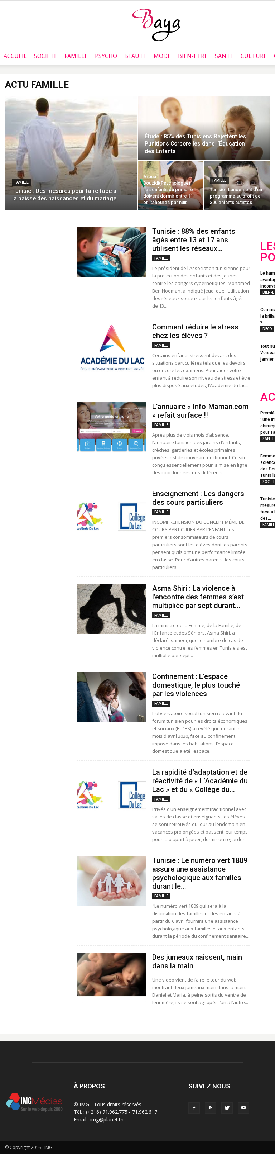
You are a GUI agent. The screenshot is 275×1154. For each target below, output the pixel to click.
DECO (267, 328)
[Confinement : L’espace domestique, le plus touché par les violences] (111, 697)
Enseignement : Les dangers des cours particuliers (198, 498)
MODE (162, 56)
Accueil (15, 56)
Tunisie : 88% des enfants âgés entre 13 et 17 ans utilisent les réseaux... (193, 240)
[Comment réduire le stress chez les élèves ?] (111, 347)
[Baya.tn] (155, 24)
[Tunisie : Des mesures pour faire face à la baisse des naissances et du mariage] (71, 145)
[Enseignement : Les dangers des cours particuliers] (111, 514)
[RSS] (210, 1108)
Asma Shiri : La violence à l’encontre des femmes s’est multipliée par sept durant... (198, 597)
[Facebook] (194, 1108)
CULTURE (254, 56)
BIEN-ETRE (193, 56)
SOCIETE (45, 56)
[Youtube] (243, 1108)
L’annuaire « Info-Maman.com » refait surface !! (200, 410)
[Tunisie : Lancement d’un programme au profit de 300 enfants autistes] (237, 185)
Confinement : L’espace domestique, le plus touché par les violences (196, 685)
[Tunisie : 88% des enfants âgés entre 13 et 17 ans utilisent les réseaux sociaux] (111, 252)
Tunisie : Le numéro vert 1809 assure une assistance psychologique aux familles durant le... (199, 873)
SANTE (224, 56)
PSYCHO (106, 56)
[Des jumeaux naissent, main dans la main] (111, 978)
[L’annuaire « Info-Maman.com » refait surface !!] (111, 427)
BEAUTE (135, 56)
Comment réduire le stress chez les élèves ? (195, 331)
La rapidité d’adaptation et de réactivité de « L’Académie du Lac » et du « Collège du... (200, 781)
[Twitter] (227, 1108)
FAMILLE (76, 56)
